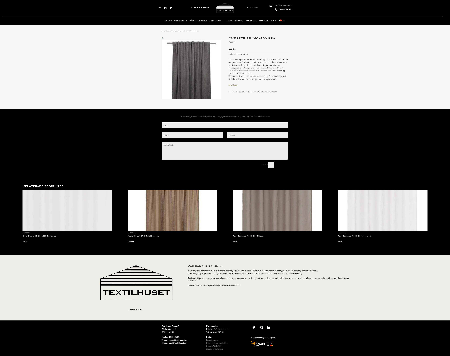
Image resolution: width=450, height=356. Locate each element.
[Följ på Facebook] (160, 8)
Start (163, 31)
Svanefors (26, 232)
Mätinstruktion (271, 91)
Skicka (282, 164)
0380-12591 (286, 9)
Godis (229, 20)
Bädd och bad (197, 20)
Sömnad (239, 20)
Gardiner (179, 20)
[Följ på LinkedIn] (171, 8)
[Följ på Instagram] (165, 8)
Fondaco (232, 42)
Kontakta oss (266, 20)
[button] (163, 38)
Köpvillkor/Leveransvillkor (217, 343)
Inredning (215, 20)
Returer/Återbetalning (215, 346)
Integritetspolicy (212, 340)
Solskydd (251, 20)
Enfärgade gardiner (177, 31)
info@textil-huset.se (283, 5)
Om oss (168, 20)
